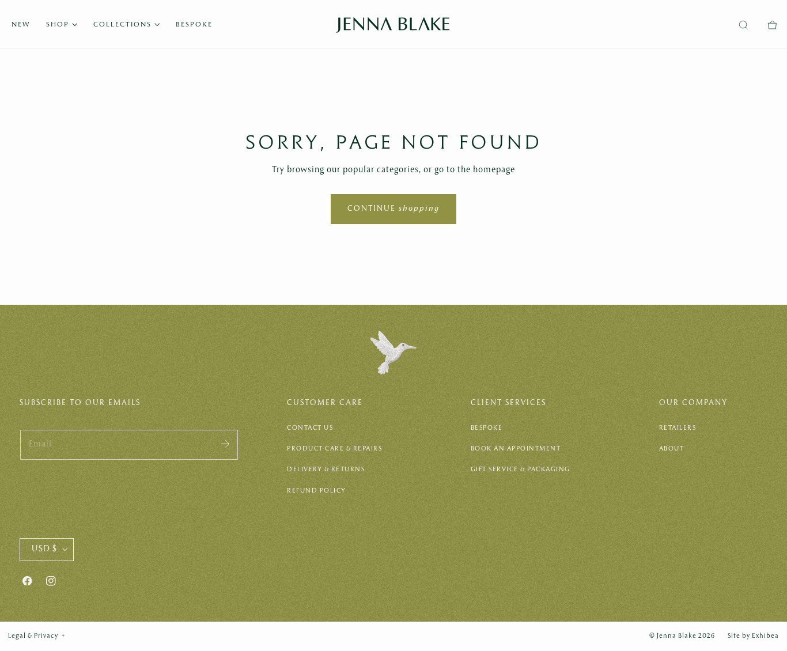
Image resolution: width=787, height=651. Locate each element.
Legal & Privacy (37, 636)
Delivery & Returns (326, 469)
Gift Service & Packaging (520, 469)
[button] (743, 25)
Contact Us (310, 428)
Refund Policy (316, 490)
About (671, 448)
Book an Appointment (516, 448)
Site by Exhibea (753, 636)
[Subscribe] (225, 444)
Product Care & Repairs (334, 448)
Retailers (678, 428)
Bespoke (487, 428)
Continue (393, 209)
